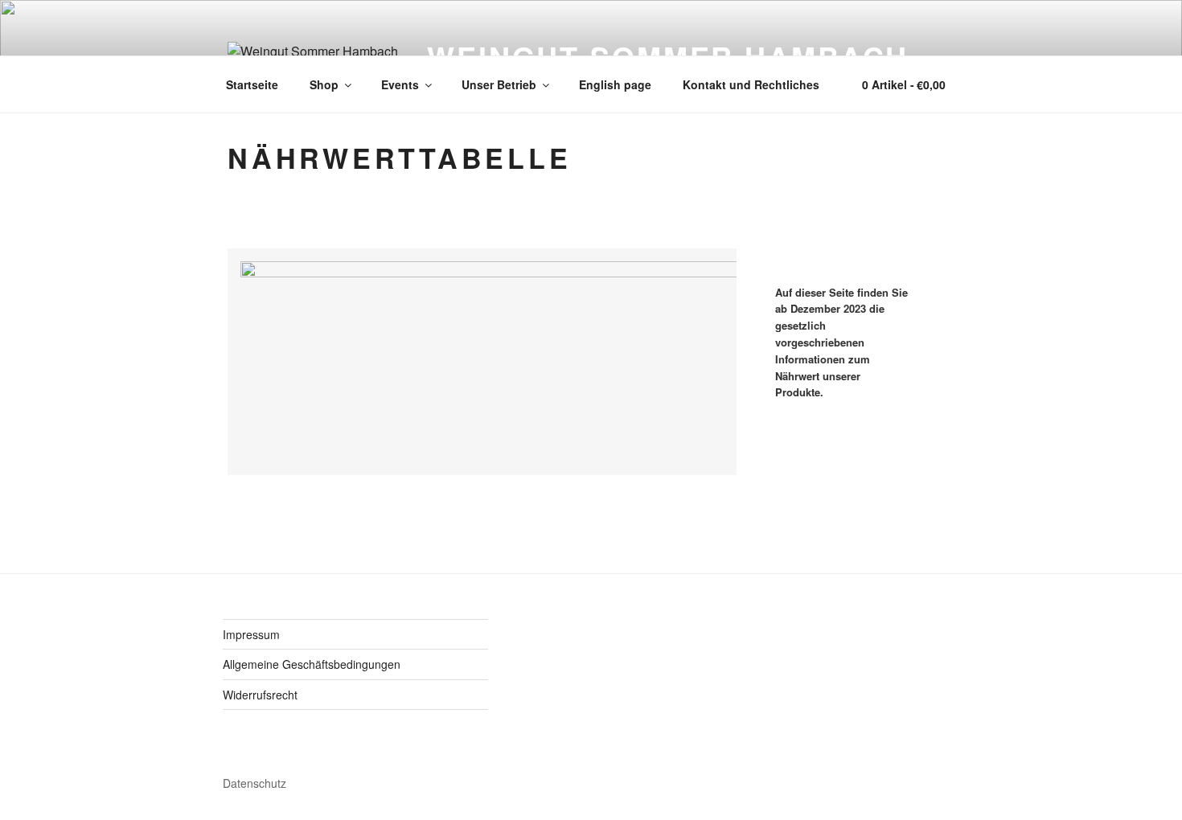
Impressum (251, 634)
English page (615, 84)
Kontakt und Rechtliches (751, 84)
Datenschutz (254, 783)
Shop (324, 84)
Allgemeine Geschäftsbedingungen (311, 664)
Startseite (252, 84)
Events (400, 84)
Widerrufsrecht (260, 695)
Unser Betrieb (499, 84)
